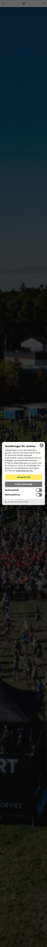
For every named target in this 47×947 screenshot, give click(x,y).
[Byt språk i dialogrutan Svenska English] (41, 445)
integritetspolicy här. (24, 470)
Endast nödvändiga (23, 484)
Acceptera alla (23, 477)
